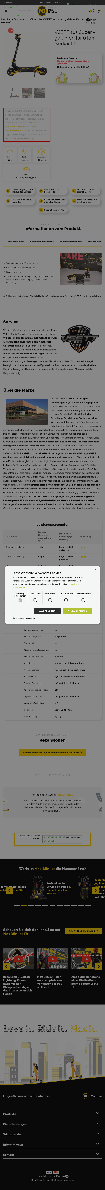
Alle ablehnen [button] (47, 611)
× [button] (95, 569)
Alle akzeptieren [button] (77, 611)
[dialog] (52, 595)
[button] (24, 618)
